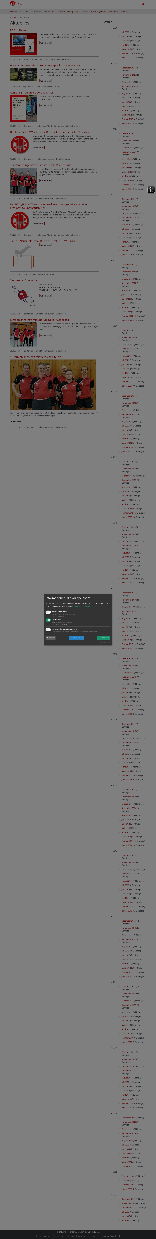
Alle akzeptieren (103, 638)
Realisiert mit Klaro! (104, 642)
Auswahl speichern (76, 638)
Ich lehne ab (50, 638)
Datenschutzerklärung (83, 606)
